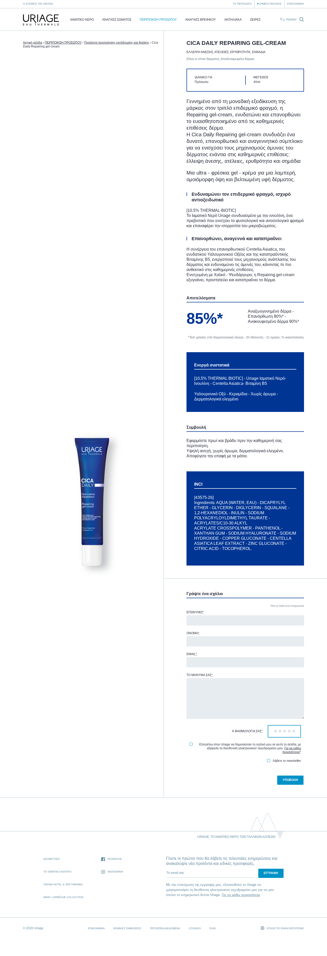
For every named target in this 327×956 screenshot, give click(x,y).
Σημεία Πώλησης (270, 3)
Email (191, 654)
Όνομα (192, 633)
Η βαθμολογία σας (247, 731)
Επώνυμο (195, 612)
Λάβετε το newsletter (287, 761)
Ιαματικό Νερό (82, 19)
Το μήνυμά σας (199, 675)
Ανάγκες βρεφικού (200, 19)
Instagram (115, 871)
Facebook (115, 858)
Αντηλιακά (233, 19)
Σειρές (255, 19)
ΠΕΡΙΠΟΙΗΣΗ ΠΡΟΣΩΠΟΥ (158, 19)
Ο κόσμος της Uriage (38, 3)
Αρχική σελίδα (32, 42)
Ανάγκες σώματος (116, 19)
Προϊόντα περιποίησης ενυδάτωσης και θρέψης (116, 42)
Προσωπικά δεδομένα (165, 928)
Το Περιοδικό (242, 3)
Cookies (195, 928)
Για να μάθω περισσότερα (291, 750)
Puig (212, 928)
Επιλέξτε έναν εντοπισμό (285, 928)
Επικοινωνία (295, 3)
